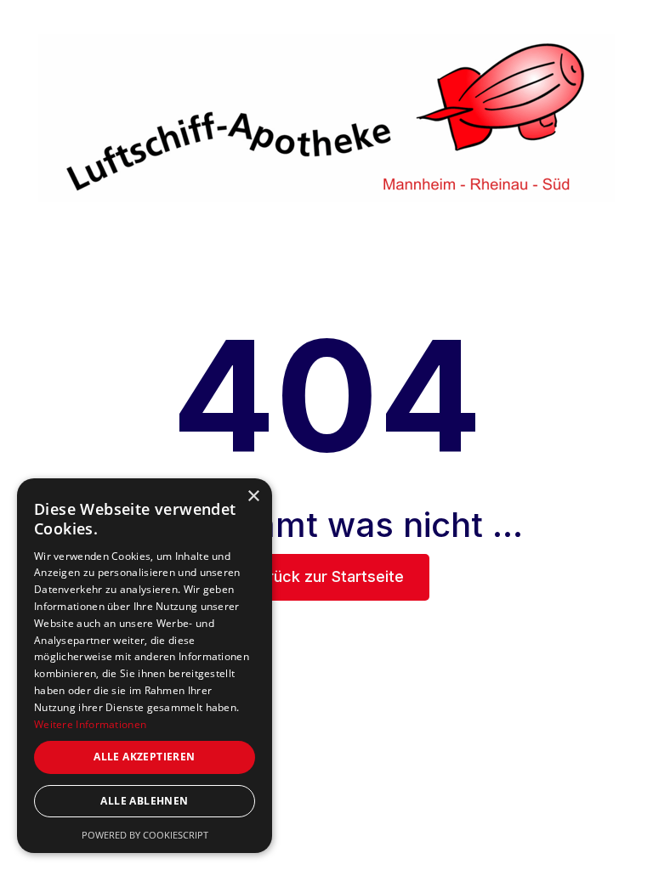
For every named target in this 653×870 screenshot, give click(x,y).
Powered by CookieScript (145, 834)
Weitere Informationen (90, 724)
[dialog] (144, 665)
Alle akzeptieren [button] (144, 756)
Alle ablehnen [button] (144, 801)
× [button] (253, 496)
